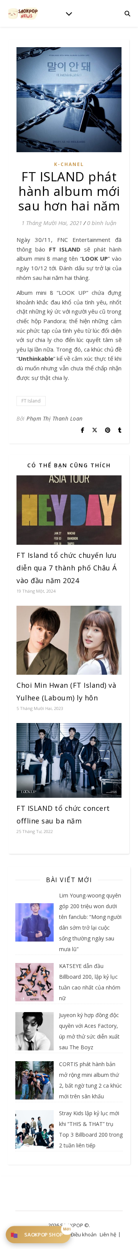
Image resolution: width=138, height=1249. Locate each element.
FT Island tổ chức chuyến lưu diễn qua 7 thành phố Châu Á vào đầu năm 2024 (66, 568)
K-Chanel (69, 164)
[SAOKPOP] (23, 13)
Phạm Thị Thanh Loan (54, 418)
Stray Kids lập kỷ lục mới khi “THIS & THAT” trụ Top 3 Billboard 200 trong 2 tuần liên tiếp (91, 1129)
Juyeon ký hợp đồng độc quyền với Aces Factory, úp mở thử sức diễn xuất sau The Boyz (89, 1031)
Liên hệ (108, 1234)
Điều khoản (84, 1234)
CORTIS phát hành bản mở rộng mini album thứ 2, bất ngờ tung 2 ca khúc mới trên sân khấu (90, 1080)
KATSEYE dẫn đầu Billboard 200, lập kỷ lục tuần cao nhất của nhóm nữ (89, 982)
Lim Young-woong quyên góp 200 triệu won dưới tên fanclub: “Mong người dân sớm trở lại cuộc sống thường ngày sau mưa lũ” (90, 922)
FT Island (31, 401)
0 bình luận (102, 223)
